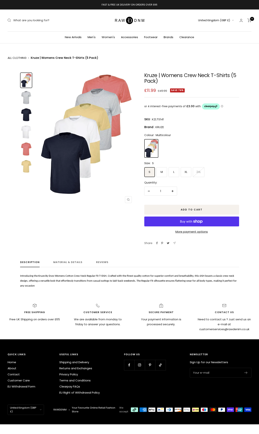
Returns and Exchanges (75, 368)
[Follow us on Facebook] (129, 365)
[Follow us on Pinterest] (150, 365)
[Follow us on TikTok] (160, 365)
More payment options (191, 232)
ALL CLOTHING (17, 58)
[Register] (246, 372)
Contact (14, 374)
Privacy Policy (68, 374)
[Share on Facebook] (157, 243)
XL (185, 172)
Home (12, 362)
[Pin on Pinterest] (162, 243)
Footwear (151, 37)
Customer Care (19, 380)
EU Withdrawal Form (21, 386)
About (12, 368)
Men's (92, 37)
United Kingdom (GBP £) (214, 20)
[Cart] (249, 20)
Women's (108, 37)
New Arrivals (73, 37)
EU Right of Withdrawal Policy (79, 393)
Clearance (186, 37)
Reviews (102, 262)
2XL (198, 172)
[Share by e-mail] (174, 243)
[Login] (241, 20)
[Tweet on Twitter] (168, 243)
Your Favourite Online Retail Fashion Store (93, 409)
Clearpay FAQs (69, 386)
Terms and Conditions (75, 380)
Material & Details (67, 262)
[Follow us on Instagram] (139, 365)
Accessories (129, 37)
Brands (168, 37)
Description (30, 262)
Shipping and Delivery (74, 362)
